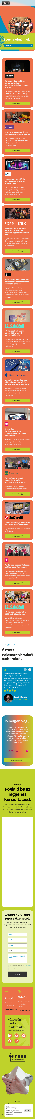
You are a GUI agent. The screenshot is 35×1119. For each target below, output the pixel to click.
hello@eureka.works (12, 1010)
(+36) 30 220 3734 (24, 1011)
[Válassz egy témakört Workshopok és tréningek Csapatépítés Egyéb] (17, 950)
